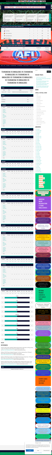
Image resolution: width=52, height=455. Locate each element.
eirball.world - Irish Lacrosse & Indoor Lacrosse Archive (43, 237)
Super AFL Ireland (26, 65)
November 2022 (38, 130)
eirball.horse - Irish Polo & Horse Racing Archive (43, 405)
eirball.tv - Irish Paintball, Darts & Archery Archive (43, 436)
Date (7, 47)
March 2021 (38, 143)
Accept (30, 450)
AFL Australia (36, 65)
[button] (49, 442)
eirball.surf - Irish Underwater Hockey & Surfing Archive (43, 431)
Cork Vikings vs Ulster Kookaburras (23, 49)
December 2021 (38, 136)
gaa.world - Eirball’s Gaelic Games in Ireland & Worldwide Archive (43, 339)
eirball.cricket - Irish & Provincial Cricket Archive (43, 323)
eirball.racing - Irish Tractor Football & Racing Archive (43, 441)
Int (26, 107)
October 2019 (38, 161)
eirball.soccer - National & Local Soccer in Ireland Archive (43, 306)
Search (49, 71)
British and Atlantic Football (41, 122)
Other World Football (40, 112)
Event (24, 47)
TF (42, 28)
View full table (48, 40)
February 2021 (38, 144)
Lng (28, 107)
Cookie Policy (36, 452)
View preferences (46, 450)
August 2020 (38, 150)
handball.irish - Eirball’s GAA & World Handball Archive (43, 345)
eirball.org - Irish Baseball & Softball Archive (43, 232)
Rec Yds (21, 107)
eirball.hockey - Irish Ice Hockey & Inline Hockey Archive (43, 227)
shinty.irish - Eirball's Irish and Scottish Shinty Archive (43, 357)
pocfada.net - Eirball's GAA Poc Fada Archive (43, 361)
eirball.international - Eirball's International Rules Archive (43, 367)
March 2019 (38, 167)
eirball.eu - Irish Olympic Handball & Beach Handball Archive (43, 266)
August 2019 (38, 164)
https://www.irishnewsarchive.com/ (8, 349)
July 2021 (37, 139)
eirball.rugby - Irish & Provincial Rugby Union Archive (43, 312)
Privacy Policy (40, 452)
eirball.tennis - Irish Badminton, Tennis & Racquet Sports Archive (43, 333)
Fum (30, 107)
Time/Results (38, 47)
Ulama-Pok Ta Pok (39, 118)
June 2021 (38, 140)
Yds (16, 107)
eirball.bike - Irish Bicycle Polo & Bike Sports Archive (43, 410)
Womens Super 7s (39, 103)
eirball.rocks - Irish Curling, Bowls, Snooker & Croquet (43, 389)
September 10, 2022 (7, 49)
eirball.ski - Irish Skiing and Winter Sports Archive (43, 425)
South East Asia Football (40, 121)
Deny (38, 450)
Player (4, 107)
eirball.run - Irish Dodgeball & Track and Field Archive (43, 415)
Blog (4, 65)
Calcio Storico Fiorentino (40, 113)
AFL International (19, 65)
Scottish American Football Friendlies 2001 (4, 121)
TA (48, 28)
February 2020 (38, 157)
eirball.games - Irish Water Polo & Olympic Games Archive (43, 394)
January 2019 (38, 170)
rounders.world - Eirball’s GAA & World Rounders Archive (43, 351)
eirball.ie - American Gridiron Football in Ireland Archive (43, 214)
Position (8, 107)
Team (5, 28)
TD (24, 107)
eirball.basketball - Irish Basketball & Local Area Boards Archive (43, 220)
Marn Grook (38, 116)
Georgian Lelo (39, 115)
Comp (12, 107)
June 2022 (38, 133)
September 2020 (39, 149)
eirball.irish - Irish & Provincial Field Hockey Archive (43, 318)
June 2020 (38, 153)
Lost (33, 107)
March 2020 (38, 156)
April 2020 (37, 154)
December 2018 (38, 171)
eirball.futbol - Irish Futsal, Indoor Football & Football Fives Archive (43, 272)
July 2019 (37, 166)
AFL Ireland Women (13, 65)
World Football (39, 124)
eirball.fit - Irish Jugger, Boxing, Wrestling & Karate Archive (43, 420)
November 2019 (38, 160)
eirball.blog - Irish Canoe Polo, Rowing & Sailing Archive (43, 400)
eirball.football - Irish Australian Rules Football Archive (43, 260)
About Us (40, 65)
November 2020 (38, 147)
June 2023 (38, 129)
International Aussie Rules (41, 106)
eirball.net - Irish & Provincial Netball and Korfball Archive (43, 249)
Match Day (47, 47)
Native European (39, 119)
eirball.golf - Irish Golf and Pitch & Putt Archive (43, 328)
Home (2, 65)
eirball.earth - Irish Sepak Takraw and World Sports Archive (43, 278)
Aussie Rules (39, 97)
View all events (48, 51)
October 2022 (38, 132)
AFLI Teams (31, 65)
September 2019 (39, 163)
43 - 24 (39, 49)
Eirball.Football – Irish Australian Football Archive (21, 58)
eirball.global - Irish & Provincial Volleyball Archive (43, 243)
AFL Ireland (7, 65)
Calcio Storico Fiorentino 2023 (41, 77)
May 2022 (37, 134)
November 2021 (38, 137)
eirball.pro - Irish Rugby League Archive (43, 255)
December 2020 (38, 146)
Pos (2, 28)
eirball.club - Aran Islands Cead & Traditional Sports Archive (43, 373)
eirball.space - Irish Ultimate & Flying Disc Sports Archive (43, 285)
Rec (19, 107)
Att (14, 107)
